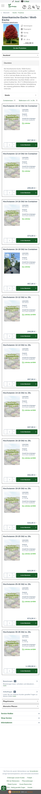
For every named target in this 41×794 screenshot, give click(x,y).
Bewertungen (8, 681)
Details (7, 95)
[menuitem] (3, 5)
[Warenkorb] (38, 7)
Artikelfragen (9, 692)
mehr (5, 685)
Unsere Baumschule (25, 784)
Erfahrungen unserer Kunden (16, 777)
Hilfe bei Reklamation (13, 781)
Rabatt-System (12, 784)
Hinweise (30, 792)
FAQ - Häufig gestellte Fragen (16, 787)
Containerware (9, 100)
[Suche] (33, 7)
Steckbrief (6, 55)
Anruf (17, 1)
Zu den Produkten (19, 48)
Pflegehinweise (8, 701)
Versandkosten (34, 771)
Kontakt (30, 787)
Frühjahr (29, 777)
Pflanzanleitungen (27, 781)
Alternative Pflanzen (10, 706)
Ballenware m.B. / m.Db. (28, 100)
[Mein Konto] (29, 7)
